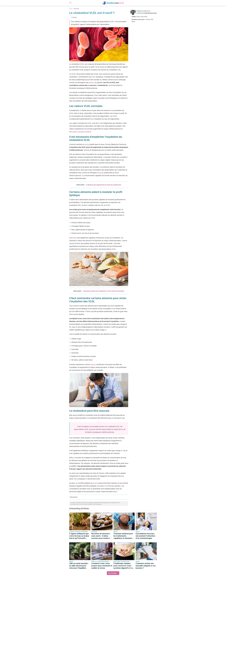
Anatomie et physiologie (121, 561)
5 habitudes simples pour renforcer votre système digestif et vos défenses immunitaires (123, 565)
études (91, 82)
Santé (70, 8)
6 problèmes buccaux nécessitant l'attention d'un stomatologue (145, 536)
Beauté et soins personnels (100, 561)
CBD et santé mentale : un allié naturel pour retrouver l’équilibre (79, 565)
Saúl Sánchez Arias (150, 13)
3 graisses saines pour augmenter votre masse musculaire (103, 291)
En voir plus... (113, 573)
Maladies (76, 8)
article (87, 144)
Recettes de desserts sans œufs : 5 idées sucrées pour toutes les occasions (101, 536)
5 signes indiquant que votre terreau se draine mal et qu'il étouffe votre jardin (79, 536)
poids (95, 483)
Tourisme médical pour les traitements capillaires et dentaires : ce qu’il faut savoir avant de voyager (123, 536)
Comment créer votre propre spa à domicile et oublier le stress (101, 565)
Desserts (94, 531)
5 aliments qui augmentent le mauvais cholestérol (103, 185)
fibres (74, 238)
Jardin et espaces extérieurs (78, 531)
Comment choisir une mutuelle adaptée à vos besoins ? (146, 565)
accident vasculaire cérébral (81, 132)
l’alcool (92, 364)
